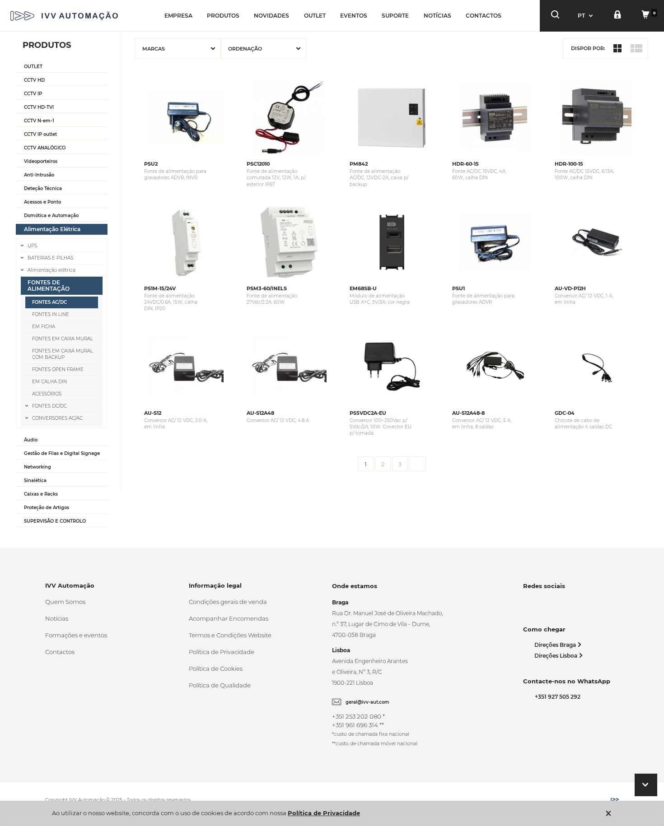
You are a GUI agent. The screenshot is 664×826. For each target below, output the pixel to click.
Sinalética (35, 480)
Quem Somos (65, 601)
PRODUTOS (223, 15)
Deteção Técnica (43, 188)
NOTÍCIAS (437, 15)
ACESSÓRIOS (46, 394)
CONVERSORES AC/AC (57, 418)
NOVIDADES (271, 15)
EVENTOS (353, 15)
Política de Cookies (216, 668)
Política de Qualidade (220, 685)
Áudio (30, 440)
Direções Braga (555, 644)
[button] (586, 15)
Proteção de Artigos (46, 507)
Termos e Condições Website (230, 635)
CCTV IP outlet (40, 134)
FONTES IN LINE (50, 314)
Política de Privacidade (221, 651)
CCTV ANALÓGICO (44, 148)
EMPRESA (178, 15)
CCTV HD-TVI (39, 107)
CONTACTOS (483, 15)
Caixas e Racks (41, 494)
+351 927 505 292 (556, 696)
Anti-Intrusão (39, 175)
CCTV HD (34, 80)
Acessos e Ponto (42, 202)
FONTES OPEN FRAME (58, 369)
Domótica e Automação (51, 215)
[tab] (62, 67)
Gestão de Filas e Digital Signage (62, 453)
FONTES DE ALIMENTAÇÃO (49, 285)
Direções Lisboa (556, 655)
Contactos (60, 651)
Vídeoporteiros (40, 161)
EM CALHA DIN (49, 382)
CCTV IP (33, 94)
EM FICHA (43, 326)
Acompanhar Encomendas (228, 618)
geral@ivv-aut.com (367, 702)
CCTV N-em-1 (39, 121)
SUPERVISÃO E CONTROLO (55, 521)
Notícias (56, 618)
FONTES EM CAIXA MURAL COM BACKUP (62, 354)
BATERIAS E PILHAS (50, 258)
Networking (37, 467)
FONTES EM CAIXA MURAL (62, 339)
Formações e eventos (76, 635)
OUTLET (315, 15)
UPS (32, 246)
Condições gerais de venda (228, 601)
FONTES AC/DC (49, 302)
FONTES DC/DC (49, 406)
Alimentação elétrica (51, 270)
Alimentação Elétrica (52, 229)
